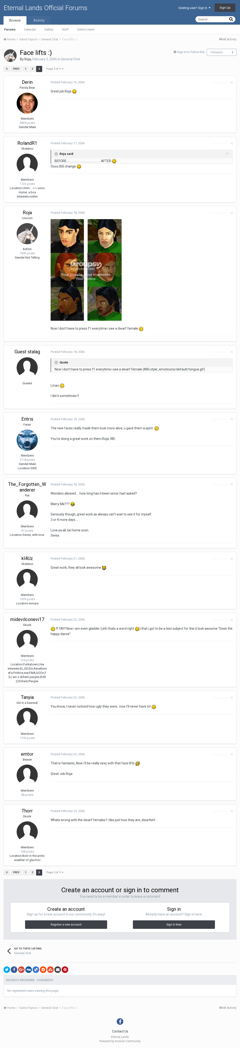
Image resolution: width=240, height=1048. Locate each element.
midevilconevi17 (27, 619)
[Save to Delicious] (36, 969)
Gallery (48, 29)
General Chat (70, 59)
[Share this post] (231, 82)
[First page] (7, 69)
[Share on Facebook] (14, 969)
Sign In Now (173, 924)
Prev (16, 69)
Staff (65, 29)
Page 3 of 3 (54, 68)
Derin (27, 82)
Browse (15, 20)
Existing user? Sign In (194, 8)
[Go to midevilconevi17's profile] (27, 640)
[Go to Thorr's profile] (27, 831)
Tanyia (27, 697)
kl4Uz (27, 558)
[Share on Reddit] (43, 969)
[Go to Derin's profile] (27, 103)
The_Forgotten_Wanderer (27, 487)
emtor (27, 754)
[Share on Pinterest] (65, 969)
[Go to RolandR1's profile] (27, 164)
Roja (27, 59)
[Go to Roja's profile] (10, 55)
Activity (39, 20)
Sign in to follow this (191, 52)
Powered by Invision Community (120, 1041)
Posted (68, 82)
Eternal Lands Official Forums (45, 8)
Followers (216, 52)
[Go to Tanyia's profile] (27, 718)
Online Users (85, 29)
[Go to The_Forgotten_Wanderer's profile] (27, 511)
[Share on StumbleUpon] (50, 969)
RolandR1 (27, 143)
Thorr (27, 811)
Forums (9, 29)
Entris (27, 419)
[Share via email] (57, 969)
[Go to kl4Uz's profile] (27, 579)
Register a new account (66, 924)
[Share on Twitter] (7, 969)
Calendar (30, 29)
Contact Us (120, 1031)
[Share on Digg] (28, 969)
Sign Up (225, 7)
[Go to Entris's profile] (27, 440)
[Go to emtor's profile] (27, 775)
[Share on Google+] (21, 969)
